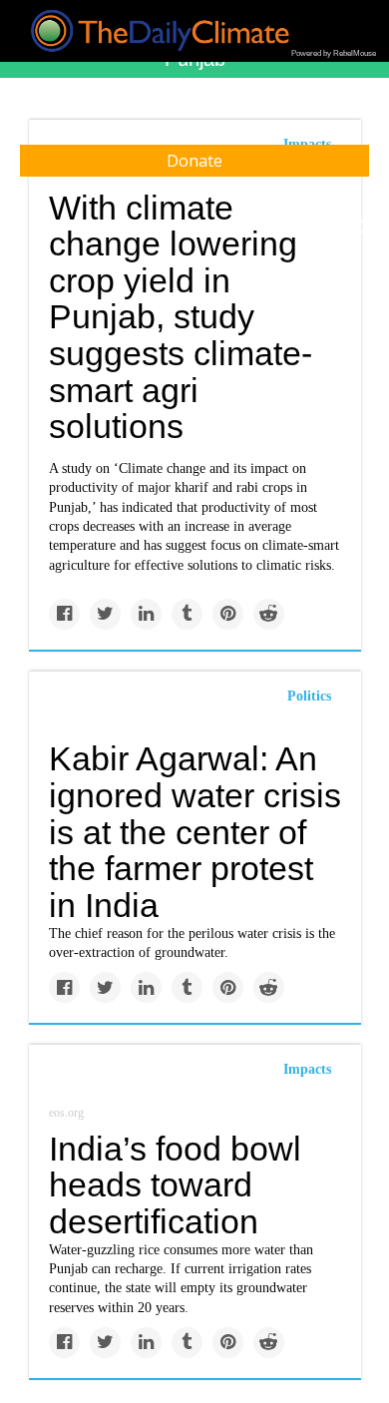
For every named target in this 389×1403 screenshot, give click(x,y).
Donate (194, 161)
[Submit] (361, 227)
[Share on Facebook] (64, 614)
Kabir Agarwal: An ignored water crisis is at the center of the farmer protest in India (195, 831)
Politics (309, 696)
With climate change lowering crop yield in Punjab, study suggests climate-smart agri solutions (180, 317)
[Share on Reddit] (268, 614)
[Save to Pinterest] (227, 614)
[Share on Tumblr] (187, 614)
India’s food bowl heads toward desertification (175, 1185)
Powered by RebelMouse (333, 53)
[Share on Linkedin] (146, 614)
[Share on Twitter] (105, 614)
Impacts (307, 1069)
